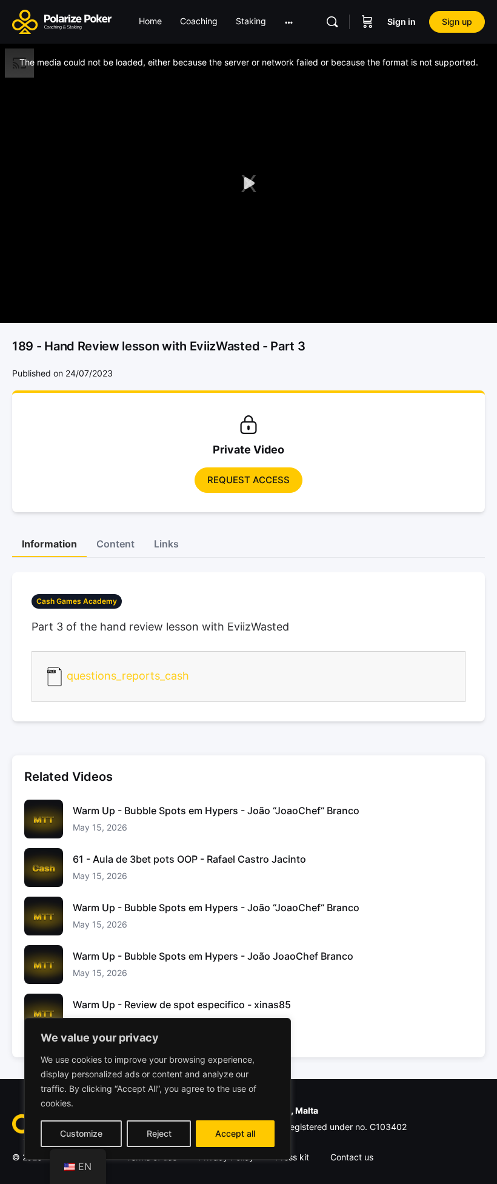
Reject (159, 1133)
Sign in (401, 21)
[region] (157, 1089)
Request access (248, 480)
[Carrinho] (367, 22)
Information (49, 544)
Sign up (457, 21)
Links (166, 544)
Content (115, 544)
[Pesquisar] (332, 22)
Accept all (235, 1133)
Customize (81, 1133)
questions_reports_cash (128, 675)
